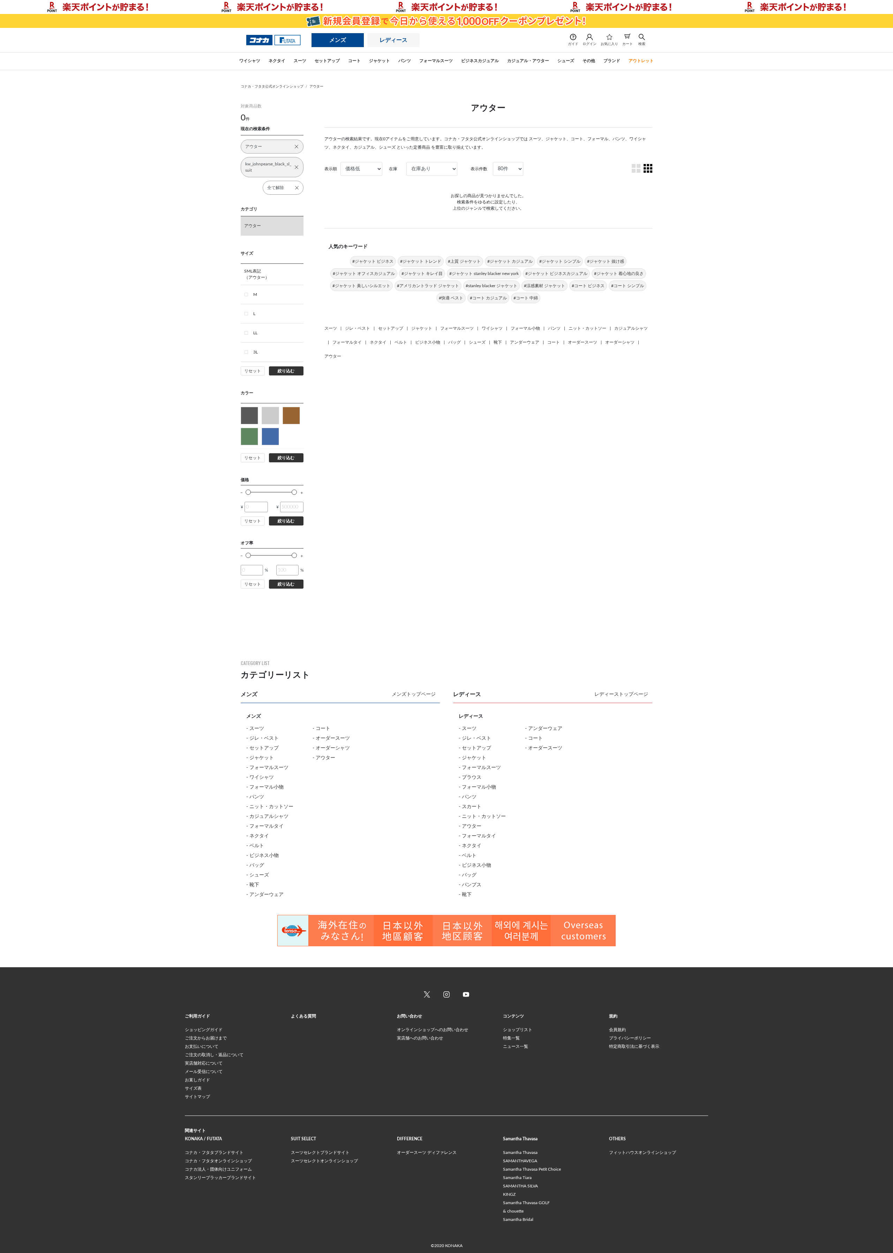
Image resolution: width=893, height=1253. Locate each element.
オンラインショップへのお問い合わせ (432, 1030)
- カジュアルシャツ (267, 816)
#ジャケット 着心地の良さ (619, 273)
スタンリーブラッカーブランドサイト (220, 1178)
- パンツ (255, 797)
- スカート (470, 806)
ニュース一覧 (515, 1046)
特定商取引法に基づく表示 (634, 1046)
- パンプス (470, 884)
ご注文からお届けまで (206, 1038)
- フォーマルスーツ (267, 767)
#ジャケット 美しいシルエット (361, 286)
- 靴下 (252, 884)
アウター (316, 86)
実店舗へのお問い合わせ (420, 1038)
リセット (252, 371)
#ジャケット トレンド (420, 261)
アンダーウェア (524, 342)
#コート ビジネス (588, 286)
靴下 (498, 342)
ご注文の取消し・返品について (214, 1055)
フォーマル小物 (525, 328)
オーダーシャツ (620, 342)
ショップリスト (517, 1030)
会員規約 (617, 1030)
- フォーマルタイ (265, 826)
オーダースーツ (582, 342)
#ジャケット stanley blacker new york (484, 273)
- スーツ (255, 728)
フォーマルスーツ (457, 328)
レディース (393, 40)
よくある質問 (303, 1016)
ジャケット (421, 328)
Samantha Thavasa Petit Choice (532, 1169)
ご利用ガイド (197, 1016)
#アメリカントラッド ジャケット (428, 286)
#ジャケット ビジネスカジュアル (556, 273)
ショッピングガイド (204, 1030)
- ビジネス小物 (262, 855)
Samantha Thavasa (520, 1152)
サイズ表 (193, 1088)
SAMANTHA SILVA (520, 1186)
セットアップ (390, 328)
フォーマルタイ (347, 342)
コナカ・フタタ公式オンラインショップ (272, 86)
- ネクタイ (257, 836)
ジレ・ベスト (357, 328)
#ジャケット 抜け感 (605, 261)
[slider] (248, 492)
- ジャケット (260, 757)
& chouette (513, 1211)
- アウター (324, 757)
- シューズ (257, 875)
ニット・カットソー (587, 328)
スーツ (330, 328)
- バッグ (255, 865)
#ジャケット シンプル (559, 261)
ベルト (401, 342)
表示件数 (479, 169)
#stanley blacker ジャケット (491, 286)
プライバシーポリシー (630, 1038)
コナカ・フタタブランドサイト (214, 1152)
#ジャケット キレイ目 (422, 273)
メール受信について (204, 1071)
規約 (613, 1016)
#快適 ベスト (451, 298)
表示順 (330, 169)
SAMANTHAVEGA (520, 1161)
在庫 (393, 169)
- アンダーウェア (265, 894)
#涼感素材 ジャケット (544, 286)
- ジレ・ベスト (262, 738)
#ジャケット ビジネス (372, 261)
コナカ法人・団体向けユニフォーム (218, 1169)
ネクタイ (378, 342)
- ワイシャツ (260, 777)
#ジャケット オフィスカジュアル (364, 273)
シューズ (477, 342)
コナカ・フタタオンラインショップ (218, 1161)
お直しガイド (197, 1080)
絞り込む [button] (286, 371)
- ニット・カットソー (269, 806)
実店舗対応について (204, 1063)
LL (255, 333)
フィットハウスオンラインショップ (642, 1152)
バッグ (454, 342)
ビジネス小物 (427, 342)
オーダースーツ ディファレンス (427, 1152)
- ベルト (255, 845)
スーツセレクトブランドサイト (320, 1152)
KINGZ (509, 1194)
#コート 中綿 (525, 298)
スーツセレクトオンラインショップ (324, 1161)
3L (255, 352)
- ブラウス (470, 777)
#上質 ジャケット (464, 261)
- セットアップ (262, 748)
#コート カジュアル (488, 298)
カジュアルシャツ (631, 328)
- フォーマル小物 (265, 787)
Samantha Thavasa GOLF (526, 1203)
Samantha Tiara (517, 1178)
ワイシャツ (492, 328)
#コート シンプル (627, 286)
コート (553, 342)
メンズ (337, 40)
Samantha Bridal (518, 1219)
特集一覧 (511, 1038)
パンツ (554, 328)
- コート (321, 728)
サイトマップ (197, 1097)
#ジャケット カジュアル (510, 261)
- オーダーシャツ (331, 748)
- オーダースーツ (331, 738)
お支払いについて (201, 1046)
